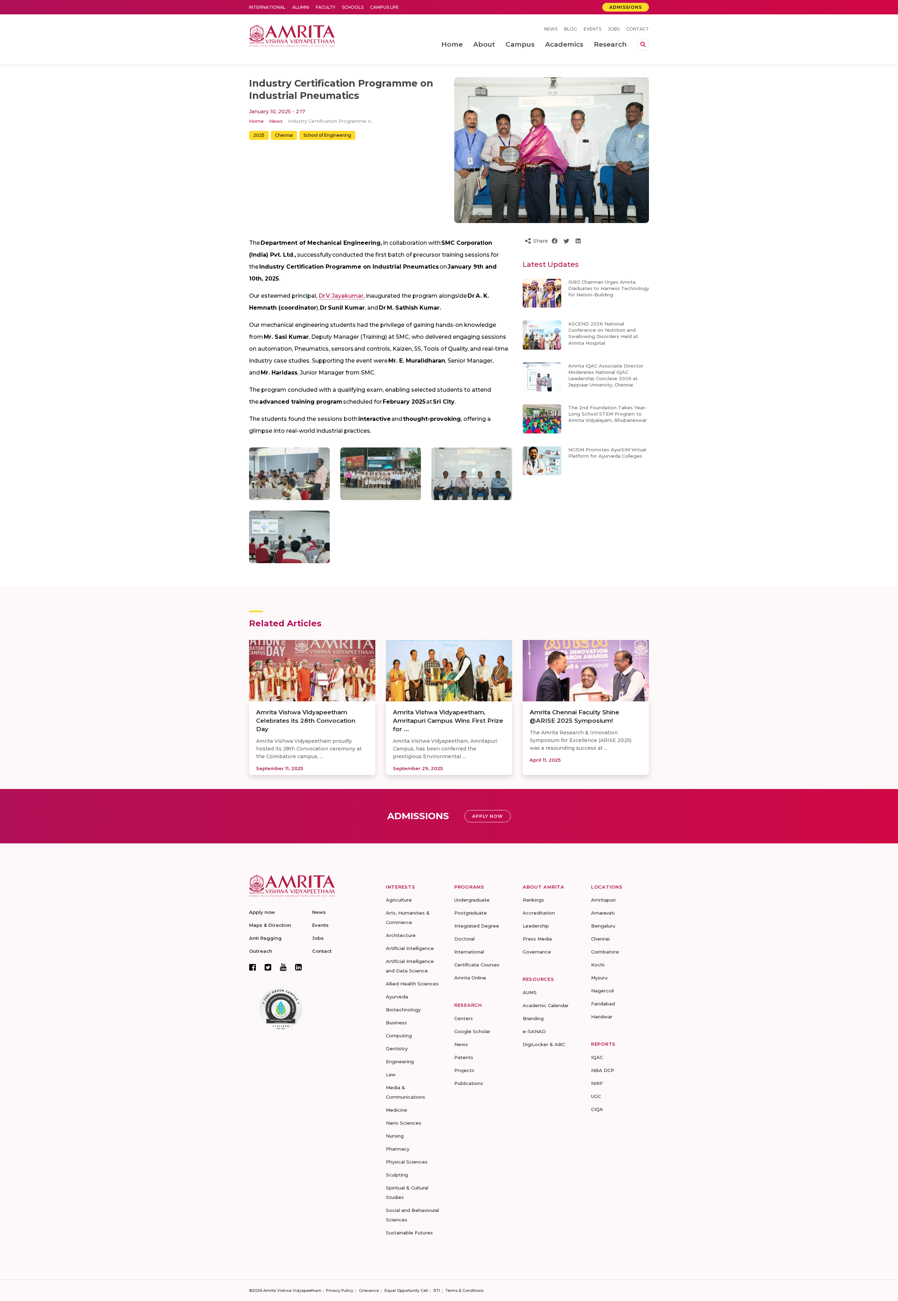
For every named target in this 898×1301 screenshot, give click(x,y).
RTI (437, 1290)
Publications (468, 1083)
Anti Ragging (265, 938)
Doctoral (464, 939)
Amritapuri (603, 900)
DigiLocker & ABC (544, 1044)
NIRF (597, 1083)
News (550, 29)
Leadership (536, 926)
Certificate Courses (477, 965)
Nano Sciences (403, 1123)
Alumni (300, 7)
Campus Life (384, 7)
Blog (570, 29)
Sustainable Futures (409, 1232)
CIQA (597, 1109)
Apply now (262, 912)
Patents (463, 1057)
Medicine (396, 1110)
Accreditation (539, 913)
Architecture (401, 935)
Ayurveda (397, 996)
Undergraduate (472, 900)
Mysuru (599, 977)
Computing (399, 1035)
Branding (533, 1018)
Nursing (395, 1136)
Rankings (533, 900)
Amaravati (603, 913)
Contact (637, 29)
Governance (537, 952)
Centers (463, 1018)
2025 (258, 135)
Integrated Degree (476, 926)
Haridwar (601, 1016)
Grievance (369, 1290)
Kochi (597, 965)
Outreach (260, 951)
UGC (596, 1096)
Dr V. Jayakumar (341, 295)
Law (391, 1074)
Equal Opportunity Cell (406, 1290)
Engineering (400, 1061)
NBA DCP (602, 1070)
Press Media (537, 939)
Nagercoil (602, 990)
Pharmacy (397, 1149)
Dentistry (397, 1048)
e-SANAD (534, 1031)
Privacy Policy (339, 1290)
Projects (464, 1070)
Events (592, 29)
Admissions (625, 7)
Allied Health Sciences (412, 983)
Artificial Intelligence (410, 948)
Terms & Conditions (464, 1290)
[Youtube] (283, 967)
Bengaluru (603, 926)
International (267, 7)
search (643, 44)
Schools (352, 7)
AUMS (530, 992)
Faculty (325, 7)
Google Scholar (472, 1031)
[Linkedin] (298, 967)
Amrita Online (470, 977)
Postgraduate (470, 913)
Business (396, 1022)
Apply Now (487, 816)
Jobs (613, 29)
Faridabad (603, 1003)
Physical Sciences (407, 1162)
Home (256, 121)
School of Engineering (327, 135)
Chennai (284, 135)
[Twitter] (268, 967)
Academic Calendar (546, 1005)
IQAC (597, 1057)
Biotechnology (403, 1009)
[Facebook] (252, 967)
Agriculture (399, 900)
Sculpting (397, 1175)
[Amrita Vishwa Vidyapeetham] (292, 35)
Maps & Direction (270, 925)
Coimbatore (605, 952)
